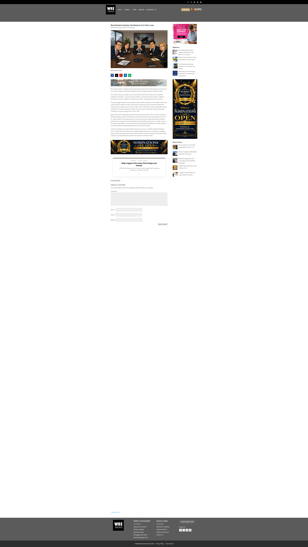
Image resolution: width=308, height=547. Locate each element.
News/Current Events (140, 527)
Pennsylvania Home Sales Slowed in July (130, 505)
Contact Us (159, 535)
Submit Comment (162, 224)
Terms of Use (169, 544)
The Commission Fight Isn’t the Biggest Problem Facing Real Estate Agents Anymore (138, 318)
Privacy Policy (160, 544)
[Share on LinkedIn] (125, 75)
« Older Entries (115, 512)
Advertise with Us (161, 529)
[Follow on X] (191, 2)
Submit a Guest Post (162, 532)
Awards (127, 9)
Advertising (150, 9)
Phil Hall (114, 27)
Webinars (141, 9)
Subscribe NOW (187, 522)
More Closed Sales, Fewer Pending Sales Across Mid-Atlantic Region (138, 271)
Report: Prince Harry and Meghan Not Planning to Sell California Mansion (136, 412)
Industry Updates (139, 529)
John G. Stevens (119, 320)
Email (113, 215)
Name (113, 210)
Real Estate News (139, 532)
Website (113, 220)
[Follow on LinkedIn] (197, 2)
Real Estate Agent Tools (141, 537)
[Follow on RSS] (201, 2)
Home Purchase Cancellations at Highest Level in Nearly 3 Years (137, 459)
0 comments (131, 27)
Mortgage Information (140, 535)
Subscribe (185, 9)
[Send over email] (129, 75)
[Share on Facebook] (112, 75)
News (119, 9)
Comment (114, 191)
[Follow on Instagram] (194, 2)
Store (134, 9)
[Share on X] (116, 75)
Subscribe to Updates (162, 527)
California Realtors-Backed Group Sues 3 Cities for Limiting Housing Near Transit (138, 365)
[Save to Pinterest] (121, 75)
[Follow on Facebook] (188, 2)
